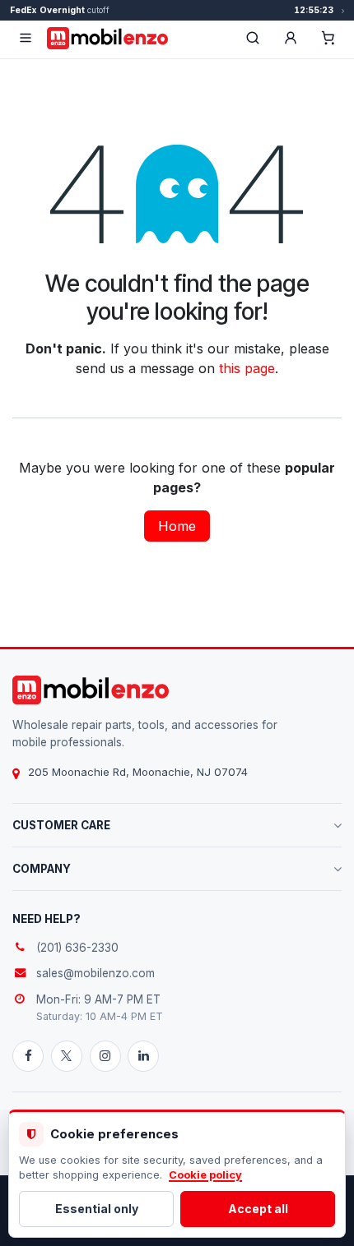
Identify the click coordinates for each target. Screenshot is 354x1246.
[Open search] (252, 37)
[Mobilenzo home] (90, 690)
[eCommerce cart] (328, 37)
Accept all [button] (258, 1209)
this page (247, 368)
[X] (66, 1056)
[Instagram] (105, 1056)
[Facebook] (28, 1056)
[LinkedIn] (143, 1056)
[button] (290, 37)
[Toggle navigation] (25, 37)
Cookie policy (205, 1175)
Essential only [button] (96, 1209)
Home (177, 526)
